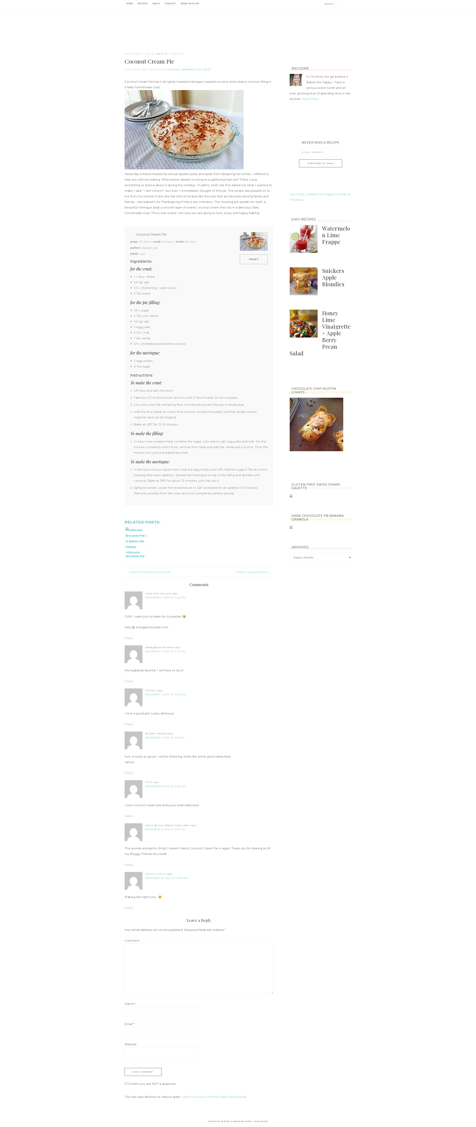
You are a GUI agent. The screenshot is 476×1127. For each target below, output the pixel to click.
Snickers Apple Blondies (333, 277)
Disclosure (261, 1121)
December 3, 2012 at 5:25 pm (165, 597)
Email (129, 1024)
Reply (129, 638)
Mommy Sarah (155, 874)
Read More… (311, 99)
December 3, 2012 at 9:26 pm (165, 651)
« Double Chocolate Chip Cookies (149, 571)
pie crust (204, 69)
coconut (174, 69)
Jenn (148, 782)
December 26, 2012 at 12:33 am (166, 878)
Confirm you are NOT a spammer (151, 1084)
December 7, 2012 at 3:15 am (165, 737)
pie (145, 69)
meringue (189, 69)
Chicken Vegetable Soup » (253, 571)
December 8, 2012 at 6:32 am (165, 786)
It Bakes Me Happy (238, 24)
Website (131, 1044)
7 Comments (176, 53)
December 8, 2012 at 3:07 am (165, 829)
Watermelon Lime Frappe (336, 235)
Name (130, 1004)
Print (254, 259)
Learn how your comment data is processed (214, 1097)
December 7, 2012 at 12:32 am (165, 694)
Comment (132, 940)
